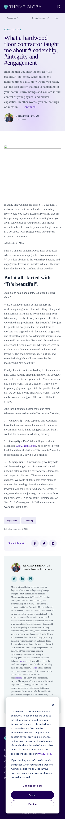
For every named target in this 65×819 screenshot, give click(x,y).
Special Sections (38, 18)
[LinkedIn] (53, 543)
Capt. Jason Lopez (26, 445)
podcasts (18, 678)
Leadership (28, 520)
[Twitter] (44, 543)
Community (13, 29)
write (35, 668)
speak (22, 661)
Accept (33, 794)
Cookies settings (32, 785)
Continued (29, 107)
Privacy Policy (44, 753)
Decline (32, 804)
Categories (11, 18)
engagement (12, 520)
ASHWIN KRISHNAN (27, 116)
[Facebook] (35, 543)
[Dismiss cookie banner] (53, 705)
